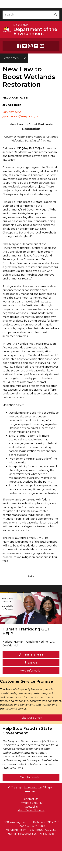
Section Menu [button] (12, 58)
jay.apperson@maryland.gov (21, 116)
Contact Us (31, 799)
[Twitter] (24, 45)
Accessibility (31, 806)
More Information (39, 670)
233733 (32, 662)
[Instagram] (30, 45)
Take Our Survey (31, 717)
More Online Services (31, 810)
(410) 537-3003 (12, 112)
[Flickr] (36, 45)
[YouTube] (42, 45)
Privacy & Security (31, 802)
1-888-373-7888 (33, 654)
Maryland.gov (32, 787)
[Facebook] (19, 45)
